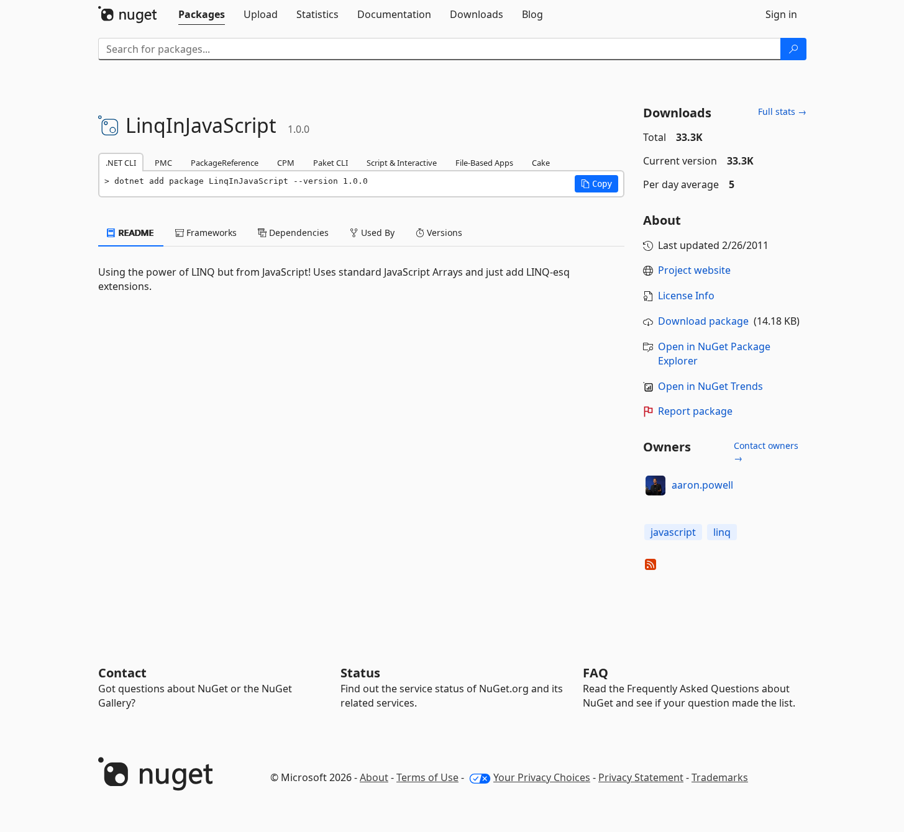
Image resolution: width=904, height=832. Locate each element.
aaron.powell (702, 485)
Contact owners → (766, 452)
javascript (673, 532)
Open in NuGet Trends (710, 386)
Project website (694, 270)
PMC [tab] (163, 162)
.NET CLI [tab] (121, 162)
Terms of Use (427, 777)
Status (360, 672)
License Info (686, 295)
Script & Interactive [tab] (402, 162)
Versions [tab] (443, 232)
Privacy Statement (640, 777)
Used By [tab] (376, 232)
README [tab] (135, 232)
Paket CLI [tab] (330, 162)
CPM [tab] (285, 162)
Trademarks (720, 777)
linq (722, 532)
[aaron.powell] (655, 485)
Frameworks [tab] (210, 232)
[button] (596, 183)
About (374, 777)
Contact (122, 672)
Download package (703, 321)
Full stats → (782, 111)
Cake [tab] (541, 162)
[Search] (793, 49)
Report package (695, 411)
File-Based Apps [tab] (484, 162)
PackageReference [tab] (224, 162)
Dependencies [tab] (298, 232)
